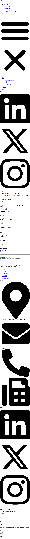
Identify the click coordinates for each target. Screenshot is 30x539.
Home (2, 1)
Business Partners (4, 86)
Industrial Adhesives (4, 270)
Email (1, 515)
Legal (4, 77)
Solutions (3, 3)
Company (1, 517)
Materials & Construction (6, 7)
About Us (3, 2)
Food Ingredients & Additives (8, 79)
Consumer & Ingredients (6, 4)
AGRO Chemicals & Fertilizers (5, 273)
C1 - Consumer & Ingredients (5, 191)
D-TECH (7, 507)
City (0, 533)
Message (1, 521)
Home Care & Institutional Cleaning (9, 5)
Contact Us (3, 14)
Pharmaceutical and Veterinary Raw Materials (10, 11)
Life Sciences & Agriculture (6, 9)
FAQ (2, 88)
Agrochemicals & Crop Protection (9, 10)
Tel (0, 516)
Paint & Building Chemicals (5, 271)
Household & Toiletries (4, 275)
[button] (15, 45)
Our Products (4, 12)
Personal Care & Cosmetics (5, 277)
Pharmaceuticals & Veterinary (5, 278)
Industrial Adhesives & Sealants (8, 82)
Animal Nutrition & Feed (8, 84)
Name (1, 529)
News (2, 13)
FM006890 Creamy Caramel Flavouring (5, 250)
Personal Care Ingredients (8, 6)
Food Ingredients (4, 269)
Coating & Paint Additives (8, 8)
